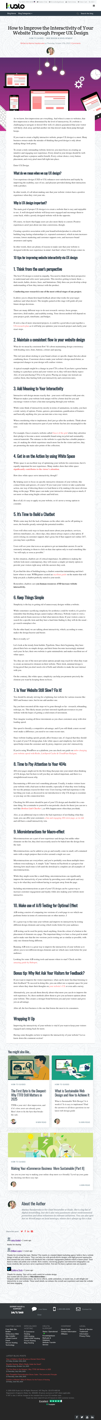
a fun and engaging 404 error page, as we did (64, 817)
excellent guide (59, 574)
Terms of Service (86, 1329)
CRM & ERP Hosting (32, 1338)
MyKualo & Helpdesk (46, 1339)
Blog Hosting (29, 1343)
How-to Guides (36, 38)
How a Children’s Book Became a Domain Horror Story (25, 1359)
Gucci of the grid (60, 432)
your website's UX (57, 986)
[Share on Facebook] (25, 1231)
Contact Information (68, 1331)
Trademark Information (83, 1333)
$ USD (91, 2)
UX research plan (21, 325)
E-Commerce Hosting (29, 1333)
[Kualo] (41, 5)
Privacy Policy (84, 1336)
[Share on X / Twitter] (22, 1231)
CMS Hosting (29, 1336)
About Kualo (65, 1329)
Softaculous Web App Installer (12, 1335)
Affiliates (64, 1334)
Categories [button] (24, 13)
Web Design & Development (59, 38)
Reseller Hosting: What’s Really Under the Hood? (23, 1364)
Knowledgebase (57, 2)
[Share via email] (32, 1231)
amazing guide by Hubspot (25, 962)
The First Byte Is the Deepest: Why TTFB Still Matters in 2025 (28, 1369)
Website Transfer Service (49, 1343)
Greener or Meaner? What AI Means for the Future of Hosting (28, 1380)
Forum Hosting (30, 1341)
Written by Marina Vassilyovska (32, 43)
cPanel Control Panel (11, 1339)
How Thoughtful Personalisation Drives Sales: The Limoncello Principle (31, 1374)
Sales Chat (42, 2)
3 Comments (75, 43)
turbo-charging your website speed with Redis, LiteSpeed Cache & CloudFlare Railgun (50, 752)
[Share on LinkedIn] (28, 1231)
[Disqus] (50, 1266)
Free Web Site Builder (11, 1330)
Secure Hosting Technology (11, 1344)
